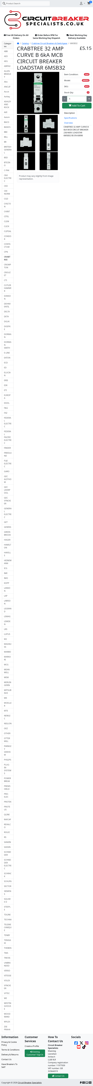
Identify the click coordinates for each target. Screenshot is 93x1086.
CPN (6, 252)
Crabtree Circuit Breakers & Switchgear (49, 43)
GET (6, 522)
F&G (6, 408)
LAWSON (7, 602)
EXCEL (6, 403)
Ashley (7, 96)
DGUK (7, 321)
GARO (6, 471)
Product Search (13, 3)
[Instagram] (86, 1042)
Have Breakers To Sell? (9, 1065)
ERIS (6, 380)
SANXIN (7, 842)
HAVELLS (7, 554)
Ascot (6, 91)
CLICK (6, 226)
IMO (6, 578)
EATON (7, 357)
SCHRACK (7, 875)
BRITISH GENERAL (8, 149)
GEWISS (7, 527)
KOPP (6, 583)
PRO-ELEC (6, 795)
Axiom (7, 117)
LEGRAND (7, 610)
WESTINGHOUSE (7, 1006)
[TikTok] (84, 1046)
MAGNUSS (7, 645)
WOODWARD (7, 1015)
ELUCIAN (7, 374)
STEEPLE (7, 908)
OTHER (7, 733)
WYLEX (7, 1021)
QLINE (7, 814)
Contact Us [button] (59, 1076)
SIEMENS (7, 892)
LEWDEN (7, 623)
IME (6, 573)
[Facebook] (76, 1042)
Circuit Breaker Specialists (30, 1082)
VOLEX (7, 980)
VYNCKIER (7, 987)
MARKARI (7, 658)
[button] (82, 3)
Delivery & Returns (10, 1054)
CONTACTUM (7, 245)
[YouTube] (78, 1046)
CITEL (6, 216)
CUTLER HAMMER (7, 288)
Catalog (25, 43)
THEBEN (7, 948)
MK (5, 698)
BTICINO (7, 164)
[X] (81, 1042)
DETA (6, 316)
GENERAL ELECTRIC (8, 512)
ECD (6, 362)
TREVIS (7, 958)
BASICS (7, 127)
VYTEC (7, 993)
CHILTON (7, 205)
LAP (5, 595)
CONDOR (7, 237)
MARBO (7, 651)
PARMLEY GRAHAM (7, 750)
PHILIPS (7, 759)
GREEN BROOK (7, 533)
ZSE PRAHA (7, 1028)
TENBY (7, 935)
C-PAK (6, 170)
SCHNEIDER (7, 853)
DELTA (7, 311)
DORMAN (7, 335)
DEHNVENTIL (7, 305)
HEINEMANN (8, 562)
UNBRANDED (7, 964)
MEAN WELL (7, 671)
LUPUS (7, 634)
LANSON (7, 589)
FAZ (5, 413)
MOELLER (8, 704)
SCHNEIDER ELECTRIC (7, 864)
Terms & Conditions (10, 1049)
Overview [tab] (68, 123)
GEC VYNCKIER (7, 500)
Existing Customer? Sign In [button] (35, 1053)
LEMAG (7, 616)
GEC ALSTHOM (7, 479)
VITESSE (7, 975)
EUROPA (7, 396)
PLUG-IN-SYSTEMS (7, 769)
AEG (6, 61)
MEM (6, 677)
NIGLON (8, 723)
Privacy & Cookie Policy (9, 1043)
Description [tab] (69, 113)
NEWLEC (7, 717)
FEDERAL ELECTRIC (7, 422)
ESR (5, 385)
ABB (6, 51)
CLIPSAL (7, 231)
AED (6, 56)
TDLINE (7, 914)
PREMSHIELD (7, 787)
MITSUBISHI (7, 691)
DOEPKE (7, 328)
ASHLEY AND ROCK (7, 104)
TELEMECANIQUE (8, 927)
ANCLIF (7, 86)
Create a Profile (32, 1046)
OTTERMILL (7, 740)
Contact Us (6, 1059)
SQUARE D (7, 900)
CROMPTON (7, 266)
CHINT (7, 211)
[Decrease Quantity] (64, 99)
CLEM (6, 221)
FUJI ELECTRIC (7, 463)
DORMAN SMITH (7, 345)
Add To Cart (78, 105)
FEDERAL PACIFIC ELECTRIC (7, 437)
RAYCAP (7, 819)
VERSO (7, 970)
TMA (6, 953)
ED (5, 367)
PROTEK (7, 801)
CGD (6, 198)
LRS (5, 629)
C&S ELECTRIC (7, 178)
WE (5, 998)
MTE (6, 710)
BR (5, 142)
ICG (5, 568)
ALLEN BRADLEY (7, 74)
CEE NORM (7, 192)
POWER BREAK (7, 779)
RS (5, 837)
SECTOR (7, 886)
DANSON (7, 297)
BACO (6, 122)
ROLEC (7, 832)
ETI (5, 390)
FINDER (7, 448)
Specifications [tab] (70, 118)
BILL (6, 137)
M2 (5, 639)
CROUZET (7, 274)
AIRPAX (7, 66)
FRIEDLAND (8, 454)
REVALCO (7, 826)
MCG (6, 664)
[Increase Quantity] (89, 99)
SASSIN (7, 847)
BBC (6, 132)
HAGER (7, 539)
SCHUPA (8, 881)
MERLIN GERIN (7, 684)
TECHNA (8, 919)
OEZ (6, 728)
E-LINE (7, 352)
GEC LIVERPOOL (7, 490)
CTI (5, 280)
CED (6, 186)
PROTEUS (7, 808)
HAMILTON (7, 546)
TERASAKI (7, 941)
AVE (5, 112)
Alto (6, 81)
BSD (6, 157)
